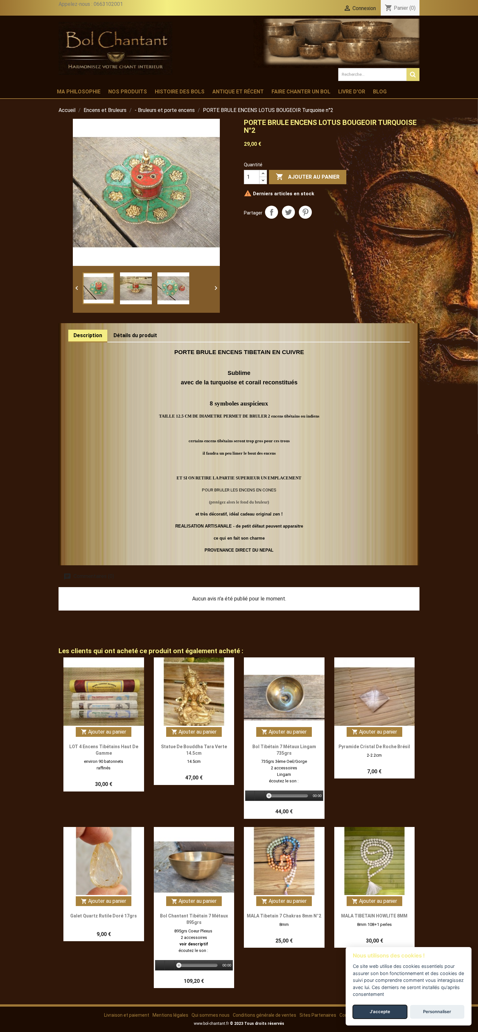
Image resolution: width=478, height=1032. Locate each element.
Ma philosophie (78, 92)
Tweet (288, 212)
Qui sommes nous (211, 1015)
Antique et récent (238, 92)
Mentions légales (170, 1015)
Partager (271, 212)
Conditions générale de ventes (264, 1015)
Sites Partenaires (317, 1015)
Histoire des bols (180, 92)
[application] (284, 796)
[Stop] (260, 796)
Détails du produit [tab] (135, 335)
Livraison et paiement (126, 1015)
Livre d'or (351, 92)
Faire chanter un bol (301, 92)
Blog (380, 92)
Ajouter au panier (307, 177)
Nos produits (127, 92)
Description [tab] (87, 335)
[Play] (250, 796)
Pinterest (305, 212)
